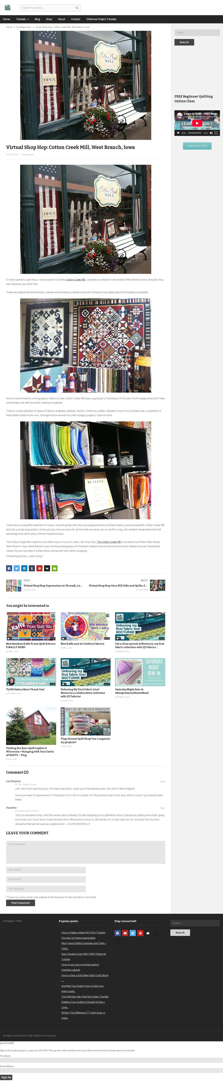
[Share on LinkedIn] (24, 568)
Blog (37, 19)
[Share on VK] (47, 568)
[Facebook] (118, 933)
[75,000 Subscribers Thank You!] (31, 672)
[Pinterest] (140, 933)
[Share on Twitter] (17, 568)
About (61, 19)
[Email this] (55, 568)
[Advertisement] (197, 70)
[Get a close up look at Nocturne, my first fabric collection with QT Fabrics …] (140, 626)
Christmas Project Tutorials (101, 19)
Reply (162, 781)
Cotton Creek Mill (75, 279)
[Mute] (211, 132)
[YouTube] (125, 933)
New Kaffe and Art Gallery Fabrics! (82, 643)
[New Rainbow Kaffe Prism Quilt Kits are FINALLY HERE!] (31, 626)
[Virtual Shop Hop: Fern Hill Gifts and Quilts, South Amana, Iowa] (127, 585)
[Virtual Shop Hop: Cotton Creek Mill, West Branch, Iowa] (140, 672)
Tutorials (21, 19)
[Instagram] (155, 933)
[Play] (178, 132)
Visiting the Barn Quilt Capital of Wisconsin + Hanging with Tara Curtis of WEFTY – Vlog (30, 752)
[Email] (148, 933)
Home (6, 19)
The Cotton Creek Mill (109, 542)
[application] (197, 123)
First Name (5, 1056)
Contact (75, 19)
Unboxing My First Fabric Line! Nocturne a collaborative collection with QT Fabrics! (83, 693)
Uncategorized (27, 154)
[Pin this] (39, 568)
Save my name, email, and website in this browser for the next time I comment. (52, 897)
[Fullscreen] (216, 132)
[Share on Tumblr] (32, 568)
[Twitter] (133, 933)
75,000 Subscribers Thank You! (25, 689)
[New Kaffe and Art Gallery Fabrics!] (86, 626)
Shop (49, 19)
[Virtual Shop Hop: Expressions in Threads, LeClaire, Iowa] (44, 586)
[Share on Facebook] (9, 568)
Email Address (7, 1066)
